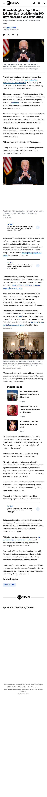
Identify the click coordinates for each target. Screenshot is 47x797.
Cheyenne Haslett (10, 28)
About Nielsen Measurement (12, 689)
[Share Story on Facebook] (3, 34)
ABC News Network (9, 684)
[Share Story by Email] (13, 34)
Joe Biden (15, 102)
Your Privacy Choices (36, 689)
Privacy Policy (20, 684)
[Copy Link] (17, 34)
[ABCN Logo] (13, 3)
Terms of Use (25, 689)
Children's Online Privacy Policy (16, 687)
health (20, 316)
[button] (4, 3)
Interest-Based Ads (33, 687)
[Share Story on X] (8, 34)
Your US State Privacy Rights (34, 684)
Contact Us (23, 691)
